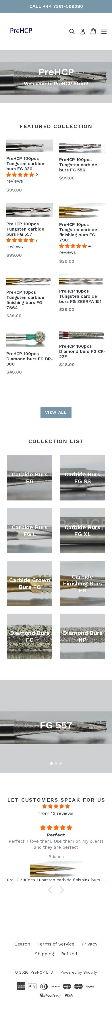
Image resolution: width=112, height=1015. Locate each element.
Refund (69, 953)
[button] (20, 174)
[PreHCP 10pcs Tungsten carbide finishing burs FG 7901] (56, 869)
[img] (56, 806)
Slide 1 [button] (51, 763)
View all (56, 412)
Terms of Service (55, 944)
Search (22, 944)
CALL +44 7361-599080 (56, 6)
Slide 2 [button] (56, 763)
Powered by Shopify (78, 972)
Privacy (89, 944)
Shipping (44, 953)
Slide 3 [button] (60, 763)
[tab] (51, 763)
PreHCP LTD (41, 972)
